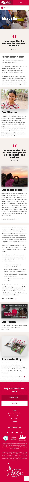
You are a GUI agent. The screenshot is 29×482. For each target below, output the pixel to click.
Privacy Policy (14, 418)
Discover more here (8, 299)
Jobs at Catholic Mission (14, 413)
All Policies (14, 421)
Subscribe (14, 403)
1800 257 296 (17, 427)
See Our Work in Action (8, 219)
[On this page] (14, 7)
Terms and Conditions (14, 416)
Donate (20, 2)
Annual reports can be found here (12, 377)
